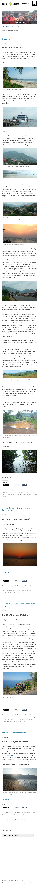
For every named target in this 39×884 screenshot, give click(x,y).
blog (13, 26)
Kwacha (9, 817)
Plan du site (5, 883)
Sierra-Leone (8, 494)
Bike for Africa (6, 26)
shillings (28, 817)
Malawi (19, 590)
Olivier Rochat (21, 592)
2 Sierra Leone (24, 490)
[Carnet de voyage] (19, 17)
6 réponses (5, 43)
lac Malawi (15, 817)
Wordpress (33, 883)
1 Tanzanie (23, 812)
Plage (31, 492)
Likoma (14, 590)
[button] (34, 3)
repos (22, 590)
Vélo (14, 494)
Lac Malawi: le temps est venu (15, 732)
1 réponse (5, 514)
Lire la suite (7, 573)
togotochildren (29, 590)
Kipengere (11, 755)
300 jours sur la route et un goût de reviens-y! (19, 604)
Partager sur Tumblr (24, 485)
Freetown (6, 39)
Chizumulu (9, 590)
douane (4, 817)
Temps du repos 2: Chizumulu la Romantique (16, 509)
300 (29, 717)
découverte (22, 719)
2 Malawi (22, 586)
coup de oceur (14, 719)
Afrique (22, 492)
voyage (18, 494)
